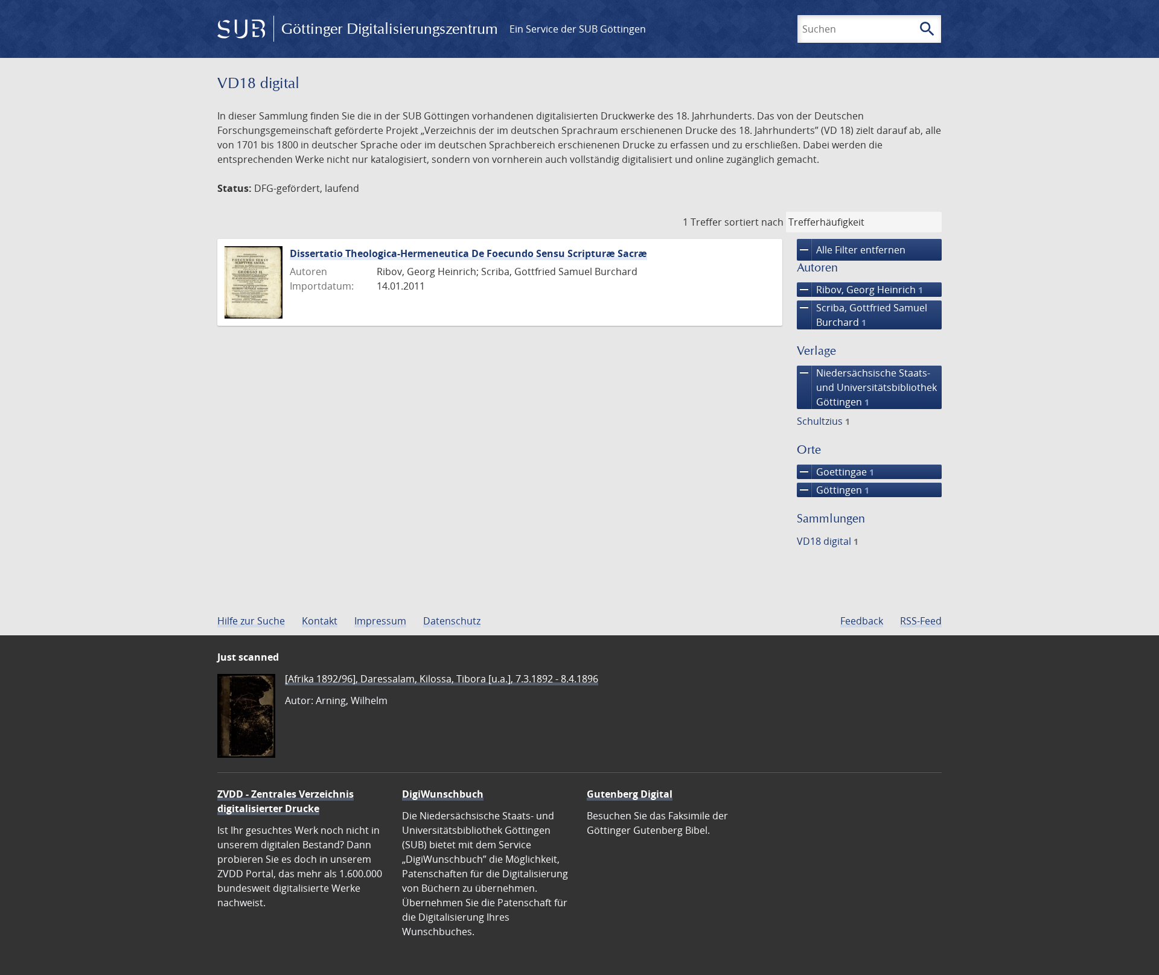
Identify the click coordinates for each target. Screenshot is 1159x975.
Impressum (380, 620)
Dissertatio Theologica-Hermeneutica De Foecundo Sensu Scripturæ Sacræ (468, 253)
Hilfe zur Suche (251, 620)
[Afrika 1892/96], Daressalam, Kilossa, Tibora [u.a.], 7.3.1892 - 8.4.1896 (441, 678)
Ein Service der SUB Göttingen (577, 29)
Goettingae (835, 472)
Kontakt (319, 620)
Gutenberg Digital (629, 794)
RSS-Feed (921, 620)
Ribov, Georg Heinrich (860, 289)
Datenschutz (452, 620)
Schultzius (823, 421)
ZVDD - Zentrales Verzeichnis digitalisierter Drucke (285, 801)
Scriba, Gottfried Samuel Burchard (862, 314)
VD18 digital (827, 541)
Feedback (861, 620)
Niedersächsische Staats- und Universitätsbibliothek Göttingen (867, 387)
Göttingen (833, 490)
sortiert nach (754, 222)
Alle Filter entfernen (851, 250)
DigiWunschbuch (443, 794)
